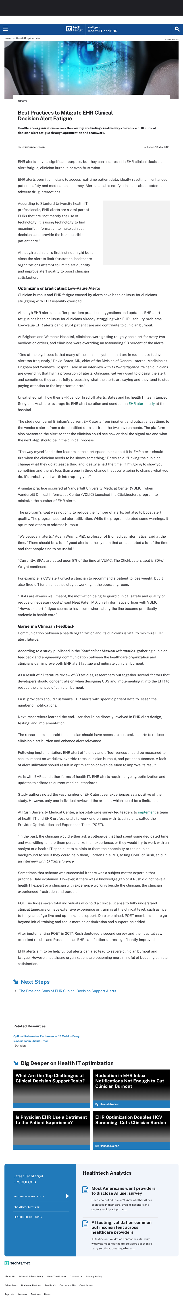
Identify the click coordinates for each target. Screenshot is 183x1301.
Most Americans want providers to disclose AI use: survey (124, 1191)
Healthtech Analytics (28, 1196)
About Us (9, 1276)
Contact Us (76, 1276)
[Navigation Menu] (5, 29)
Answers (22, 1294)
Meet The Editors (57, 1276)
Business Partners (31, 1285)
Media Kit (50, 1285)
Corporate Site (68, 1285)
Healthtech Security (27, 1217)
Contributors (86, 1285)
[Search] (177, 29)
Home (7, 38)
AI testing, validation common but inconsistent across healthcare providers (122, 1227)
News (22, 101)
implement (147, 812)
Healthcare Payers (26, 1206)
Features (36, 1294)
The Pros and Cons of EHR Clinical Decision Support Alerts (67, 991)
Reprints (9, 1294)
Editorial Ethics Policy (31, 1276)
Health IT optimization (28, 38)
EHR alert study (142, 404)
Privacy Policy (94, 1276)
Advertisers (11, 1285)
